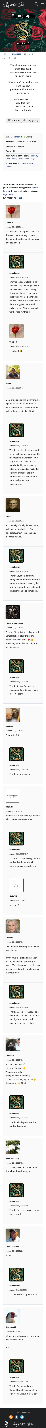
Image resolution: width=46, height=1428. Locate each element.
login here (8, 194)
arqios (8, 516)
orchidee (9, 726)
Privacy (11, 1412)
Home (5, 54)
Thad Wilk (10, 1056)
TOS (18, 1412)
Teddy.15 (33, 156)
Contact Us (26, 1412)
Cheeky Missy (11, 159)
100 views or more (25, 163)
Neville (8, 383)
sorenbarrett (15, 54)
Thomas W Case (12, 1247)
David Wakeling (12, 1159)
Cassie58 (9, 938)
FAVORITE (32, 121)
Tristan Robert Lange (26, 159)
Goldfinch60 (11, 1327)
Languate (9, 166)
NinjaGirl (9, 807)
